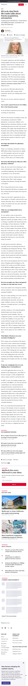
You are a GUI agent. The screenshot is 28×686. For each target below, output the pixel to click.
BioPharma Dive (17, 649)
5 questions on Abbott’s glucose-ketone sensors (13, 557)
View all (3, 616)
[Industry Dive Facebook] (5, 628)
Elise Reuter (7, 30)
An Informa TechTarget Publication (14, 1)
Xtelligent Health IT (17, 653)
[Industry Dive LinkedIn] (2, 628)
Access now (6, 683)
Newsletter (3, 643)
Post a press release (11, 616)
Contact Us (4, 641)
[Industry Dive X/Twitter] (8, 628)
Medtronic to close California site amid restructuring (13, 512)
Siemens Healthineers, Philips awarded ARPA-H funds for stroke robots (14, 564)
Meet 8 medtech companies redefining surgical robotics (12, 536)
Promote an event (17, 642)
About (2, 636)
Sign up (21, 4)
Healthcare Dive (17, 651)
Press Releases (5, 650)
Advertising (15, 638)
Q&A (8, 463)
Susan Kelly (4, 454)
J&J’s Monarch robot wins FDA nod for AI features (14, 571)
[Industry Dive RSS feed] (11, 628)
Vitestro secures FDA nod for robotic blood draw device (14, 550)
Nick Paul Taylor (5, 446)
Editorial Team (4, 639)
